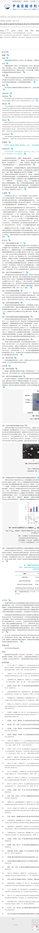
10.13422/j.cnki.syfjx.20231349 (12, 35)
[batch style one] (35, 928)
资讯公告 (30, 13)
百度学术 (33, 669)
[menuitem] (17, 13)
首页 (16, 13)
